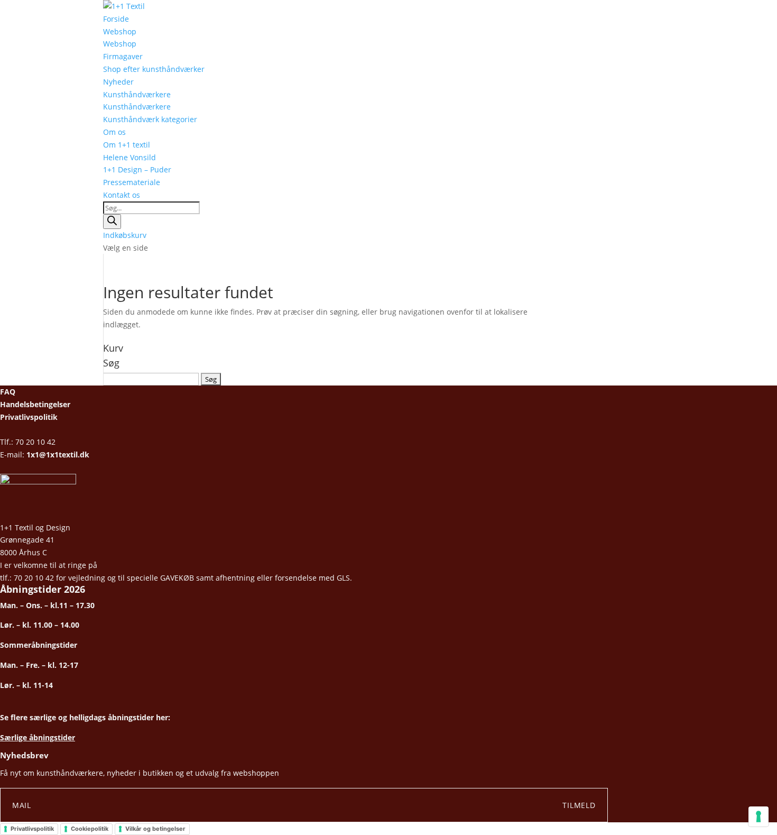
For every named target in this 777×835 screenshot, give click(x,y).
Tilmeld (579, 805)
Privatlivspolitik (29, 417)
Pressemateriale (131, 182)
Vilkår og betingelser (155, 828)
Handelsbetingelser (35, 404)
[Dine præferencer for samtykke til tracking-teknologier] (758, 816)
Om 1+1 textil (126, 145)
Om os (114, 132)
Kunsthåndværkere (137, 94)
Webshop (119, 31)
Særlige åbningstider (37, 737)
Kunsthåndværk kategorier (150, 119)
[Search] (112, 221)
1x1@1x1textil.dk (57, 454)
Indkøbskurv (124, 235)
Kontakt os (121, 195)
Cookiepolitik (89, 828)
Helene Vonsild (129, 157)
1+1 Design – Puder (137, 169)
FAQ (7, 392)
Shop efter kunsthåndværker (154, 69)
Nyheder (118, 82)
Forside (116, 19)
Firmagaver (123, 56)
